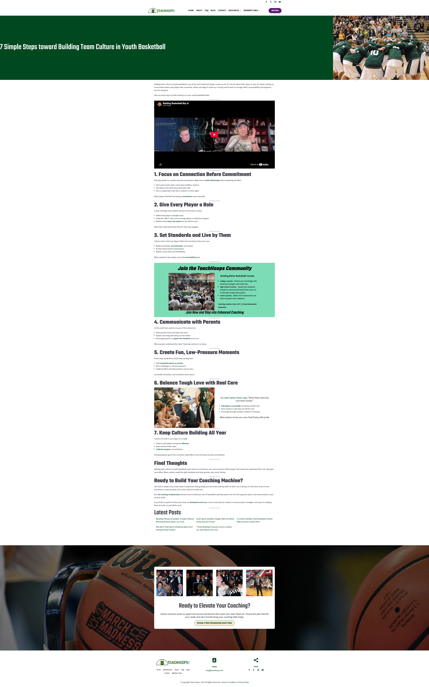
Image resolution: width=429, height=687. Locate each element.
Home (191, 10)
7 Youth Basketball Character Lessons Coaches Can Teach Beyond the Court (214, 528)
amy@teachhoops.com (214, 670)
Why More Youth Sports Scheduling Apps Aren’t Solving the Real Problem (174, 528)
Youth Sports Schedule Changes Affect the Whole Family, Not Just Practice (215, 520)
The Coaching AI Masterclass (168, 494)
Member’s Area (251, 10)
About (199, 10)
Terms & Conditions (229, 682)
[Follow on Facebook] (266, 2)
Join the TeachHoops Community (214, 268)
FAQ (206, 10)
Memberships (167, 670)
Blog (213, 10)
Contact (222, 10)
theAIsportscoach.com (198, 502)
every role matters (174, 221)
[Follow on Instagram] (275, 2)
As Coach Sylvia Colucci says (234, 398)
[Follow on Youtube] (280, 2)
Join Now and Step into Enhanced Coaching (215, 313)
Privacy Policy (243, 682)
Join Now (275, 10)
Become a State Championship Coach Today (214, 623)
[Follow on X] (271, 2)
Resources (234, 10)
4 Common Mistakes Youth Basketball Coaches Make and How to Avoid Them (255, 520)
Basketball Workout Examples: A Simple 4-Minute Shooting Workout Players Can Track (175, 520)
